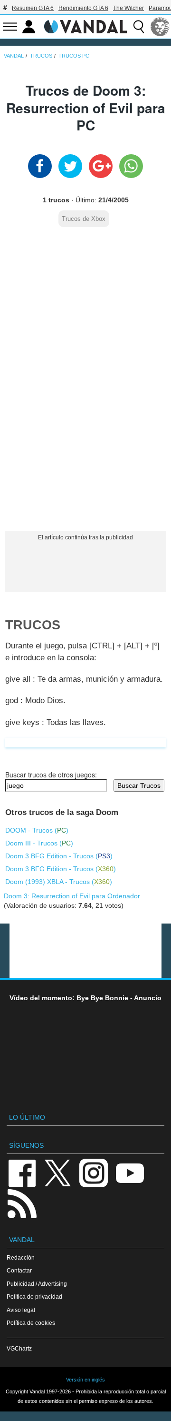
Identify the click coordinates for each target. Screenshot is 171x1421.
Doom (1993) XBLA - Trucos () (58, 881)
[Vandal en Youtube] (129, 1172)
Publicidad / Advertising (37, 1284)
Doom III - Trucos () (39, 843)
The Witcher (128, 8)
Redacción (21, 1257)
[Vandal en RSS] (22, 1203)
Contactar (19, 1270)
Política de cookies (31, 1323)
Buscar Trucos (139, 785)
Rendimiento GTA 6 (83, 8)
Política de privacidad (34, 1296)
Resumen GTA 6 (33, 8)
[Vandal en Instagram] (93, 1172)
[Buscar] (138, 27)
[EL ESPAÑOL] (160, 26)
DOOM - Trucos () (36, 830)
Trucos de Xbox (83, 219)
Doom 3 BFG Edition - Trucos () (59, 856)
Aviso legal (21, 1310)
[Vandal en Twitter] (58, 1172)
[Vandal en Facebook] (22, 1172)
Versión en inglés (85, 1379)
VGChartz (19, 1348)
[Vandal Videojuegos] (85, 25)
